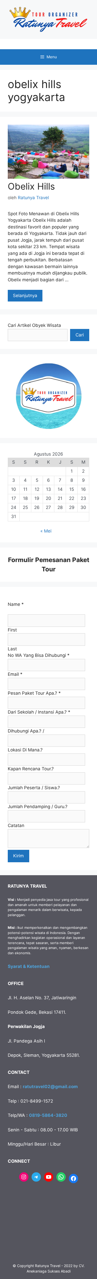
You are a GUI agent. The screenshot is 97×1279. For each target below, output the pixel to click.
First (12, 630)
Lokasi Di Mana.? (25, 749)
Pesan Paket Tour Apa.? (34, 693)
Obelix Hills (31, 186)
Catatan (16, 825)
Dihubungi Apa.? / (26, 731)
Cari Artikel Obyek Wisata (34, 325)
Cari (80, 334)
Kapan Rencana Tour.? (31, 768)
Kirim (18, 855)
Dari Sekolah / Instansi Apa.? (39, 712)
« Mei (45, 531)
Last (12, 648)
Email (15, 674)
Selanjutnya (25, 295)
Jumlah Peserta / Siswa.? (34, 787)
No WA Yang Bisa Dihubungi (39, 655)
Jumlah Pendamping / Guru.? (38, 806)
